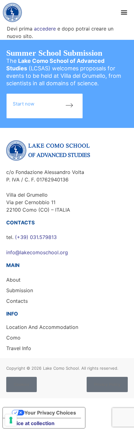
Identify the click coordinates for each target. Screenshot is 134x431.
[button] (124, 12)
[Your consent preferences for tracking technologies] (11, 420)
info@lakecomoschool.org (37, 252)
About (13, 280)
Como (13, 338)
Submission (19, 290)
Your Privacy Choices (50, 413)
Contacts (17, 301)
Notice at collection (31, 423)
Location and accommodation (42, 327)
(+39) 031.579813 (36, 237)
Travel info (18, 348)
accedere (45, 29)
